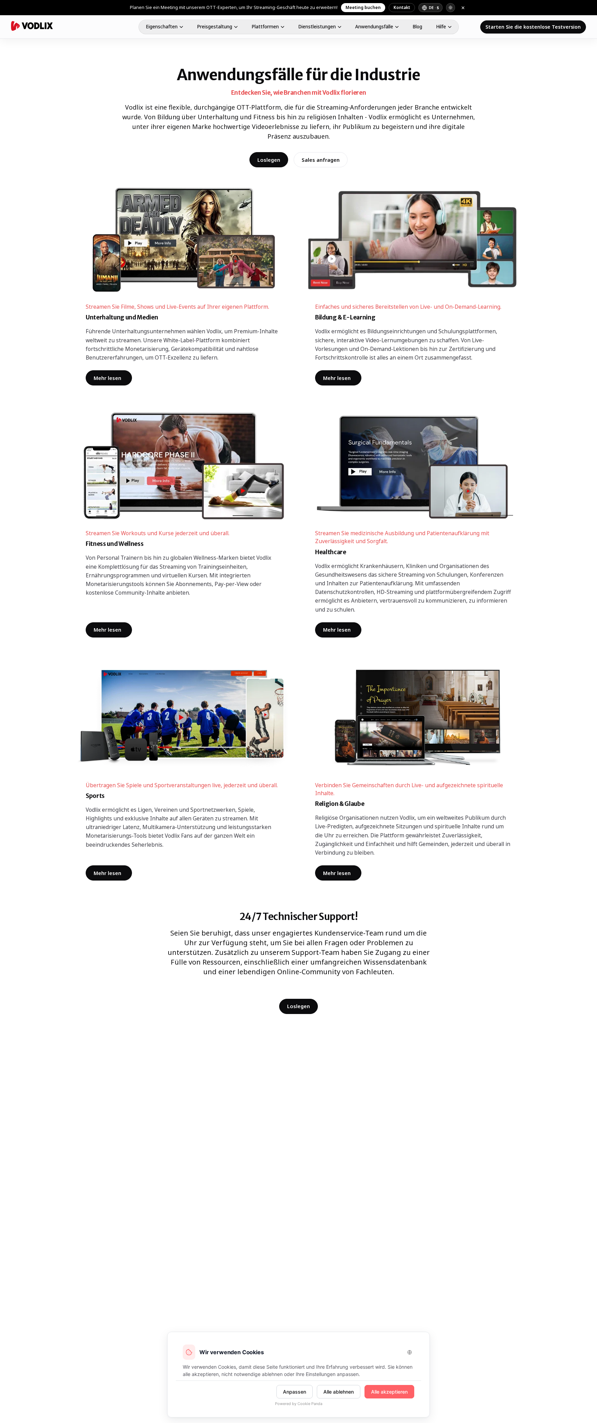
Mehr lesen (113, 379)
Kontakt (402, 7)
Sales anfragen (321, 159)
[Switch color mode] (450, 7)
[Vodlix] (32, 26)
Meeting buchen (363, 7)
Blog (417, 27)
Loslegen (268, 159)
